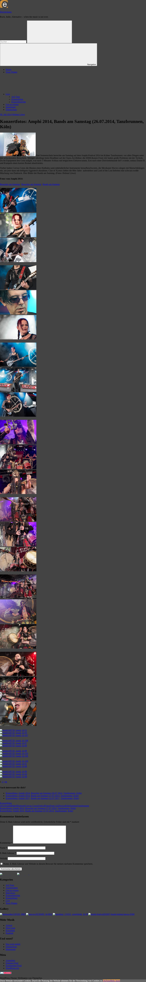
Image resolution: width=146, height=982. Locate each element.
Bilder (13, 805)
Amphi (8, 805)
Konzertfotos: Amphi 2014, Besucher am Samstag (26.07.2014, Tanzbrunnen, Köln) (44, 793)
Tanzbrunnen (83, 805)
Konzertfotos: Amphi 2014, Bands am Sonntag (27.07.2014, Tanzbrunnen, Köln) (42, 795)
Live (8, 94)
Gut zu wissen (12, 104)
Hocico (62, 805)
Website (3, 858)
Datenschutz (11, 109)
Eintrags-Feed (12, 963)
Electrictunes (6, 12)
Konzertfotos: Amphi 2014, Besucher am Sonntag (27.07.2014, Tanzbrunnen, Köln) (38, 808)
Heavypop (10, 928)
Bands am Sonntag (51, 184)
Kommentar (6, 843)
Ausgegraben (12, 888)
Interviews (10, 893)
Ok (104, 980)
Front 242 (54, 805)
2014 (2, 805)
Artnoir (9, 925)
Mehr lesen (115, 980)
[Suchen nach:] (13, 41)
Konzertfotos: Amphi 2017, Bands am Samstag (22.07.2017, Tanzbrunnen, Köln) (42, 798)
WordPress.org (12, 968)
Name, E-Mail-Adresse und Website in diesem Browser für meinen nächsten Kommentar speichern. (48, 864)
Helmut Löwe (18, 114)
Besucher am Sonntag (31, 184)
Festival (41, 805)
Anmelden (10, 960)
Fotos (47, 805)
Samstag (73, 805)
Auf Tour (15, 96)
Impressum (11, 107)
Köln (67, 805)
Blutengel (20, 805)
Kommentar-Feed (14, 965)
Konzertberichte (18, 102)
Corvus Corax (31, 805)
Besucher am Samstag (10, 184)
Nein (108, 980)
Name (3, 848)
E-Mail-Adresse (8, 853)
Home (8, 69)
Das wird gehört (13, 944)
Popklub (9, 933)
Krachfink (10, 930)
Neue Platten (11, 72)
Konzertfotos (17, 99)
